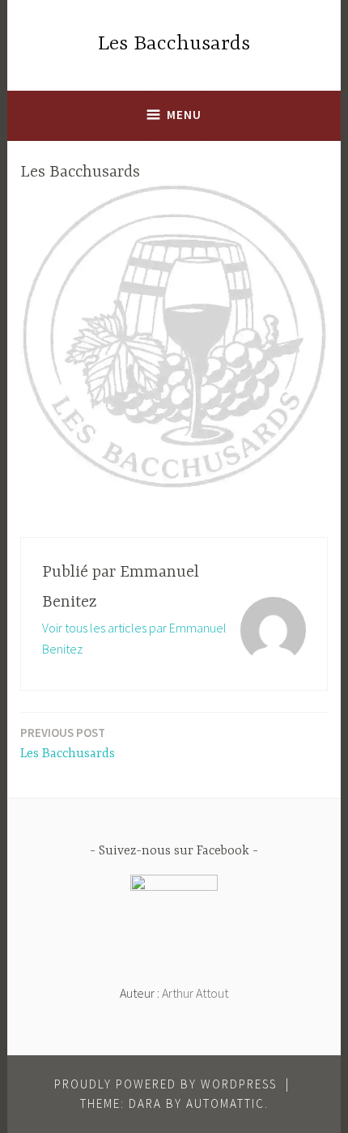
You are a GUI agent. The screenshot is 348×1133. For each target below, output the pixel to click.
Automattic (225, 1103)
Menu (184, 114)
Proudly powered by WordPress (165, 1084)
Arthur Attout (195, 993)
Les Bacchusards (174, 44)
